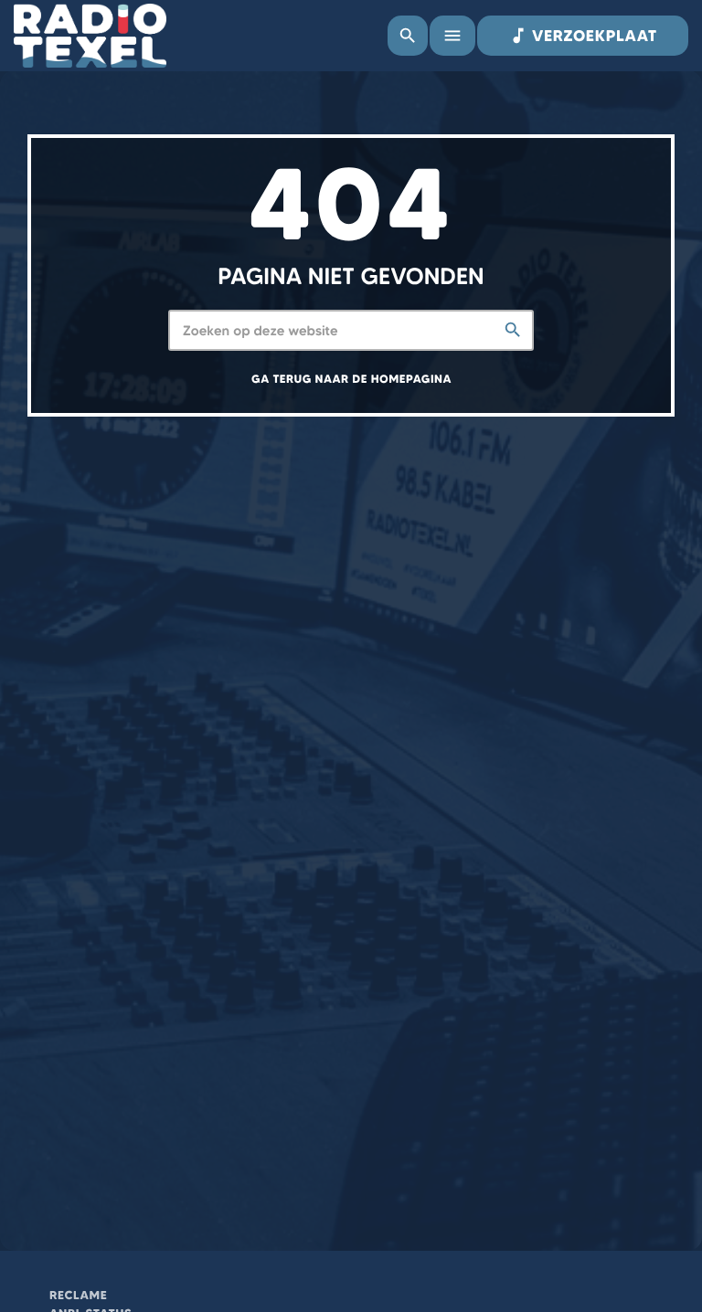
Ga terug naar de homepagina (351, 379)
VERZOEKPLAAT (582, 36)
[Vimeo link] (90, 36)
